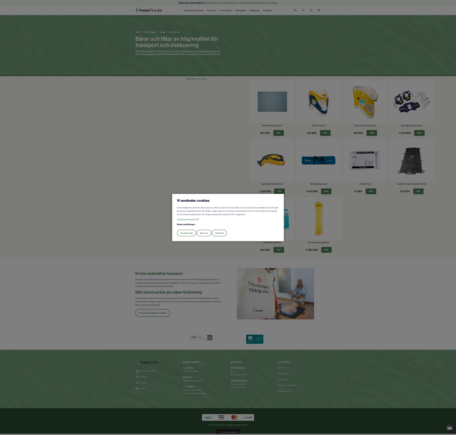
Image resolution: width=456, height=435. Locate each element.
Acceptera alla (186, 233)
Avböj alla (219, 233)
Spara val (204, 233)
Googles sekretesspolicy (187, 219)
